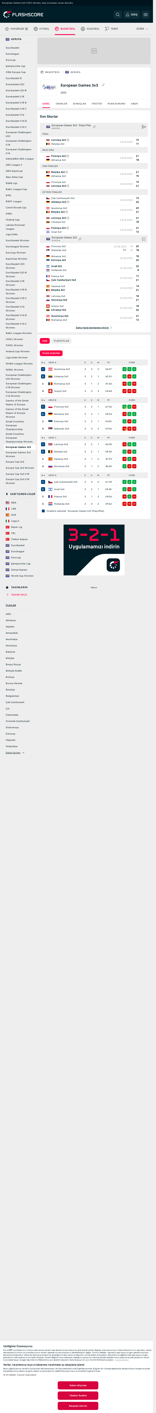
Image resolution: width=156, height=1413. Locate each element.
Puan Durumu (116, 103)
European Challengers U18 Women (18, 385)
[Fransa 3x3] (50, 497)
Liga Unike (12, 234)
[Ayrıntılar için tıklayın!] (94, 142)
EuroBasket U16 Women (15, 308)
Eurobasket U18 (15, 96)
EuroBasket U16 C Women (16, 325)
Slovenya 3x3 (61, 466)
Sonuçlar (79, 103)
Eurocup (11, 60)
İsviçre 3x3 (60, 391)
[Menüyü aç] (146, 15)
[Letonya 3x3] (50, 444)
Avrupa (75, 72)
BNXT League (14, 201)
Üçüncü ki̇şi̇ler (122, 1360)
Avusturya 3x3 (62, 369)
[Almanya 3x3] (50, 414)
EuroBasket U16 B (16, 121)
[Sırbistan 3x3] (50, 429)
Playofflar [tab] (61, 340)
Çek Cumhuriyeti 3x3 (65, 482)
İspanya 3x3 (61, 459)
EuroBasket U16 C (16, 127)
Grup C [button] (52, 437)
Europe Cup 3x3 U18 (17, 474)
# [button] (42, 362)
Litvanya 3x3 (61, 376)
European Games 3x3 (18, 447)
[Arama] (118, 15)
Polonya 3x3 (61, 406)
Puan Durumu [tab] (51, 353)
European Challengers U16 (18, 151)
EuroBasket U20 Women (15, 266)
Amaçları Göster (78, 1405)
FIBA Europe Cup (16, 72)
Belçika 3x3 (60, 451)
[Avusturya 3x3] (50, 369)
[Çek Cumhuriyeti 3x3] (50, 482)
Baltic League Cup (16, 189)
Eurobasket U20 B (16, 90)
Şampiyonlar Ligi (15, 66)
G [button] (91, 362)
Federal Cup (13, 219)
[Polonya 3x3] (50, 407)
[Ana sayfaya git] (31, 14)
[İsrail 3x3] (50, 489)
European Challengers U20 (18, 134)
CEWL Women (14, 339)
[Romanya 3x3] (50, 384)
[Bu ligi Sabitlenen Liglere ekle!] (103, 85)
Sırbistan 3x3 (61, 428)
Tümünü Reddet (78, 1395)
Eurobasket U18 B (16, 102)
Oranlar (61, 103)
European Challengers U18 (18, 142)
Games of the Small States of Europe (17, 402)
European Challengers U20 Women (18, 376)
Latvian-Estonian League (15, 226)
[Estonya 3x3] (50, 421)
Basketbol (52, 72)
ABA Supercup (14, 171)
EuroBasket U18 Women (15, 283)
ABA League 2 (14, 164)
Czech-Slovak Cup (16, 207)
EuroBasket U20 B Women (16, 274)
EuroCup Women (16, 252)
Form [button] (132, 362)
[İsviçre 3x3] (50, 391)
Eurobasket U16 (15, 114)
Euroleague (12, 53)
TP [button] (108, 362)
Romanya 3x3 (62, 383)
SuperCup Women (16, 258)
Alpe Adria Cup (14, 177)
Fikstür (97, 103)
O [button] (85, 362)
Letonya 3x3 (61, 444)
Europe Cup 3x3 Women (20, 468)
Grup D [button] (52, 475)
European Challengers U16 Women (18, 394)
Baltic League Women (19, 333)
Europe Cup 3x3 (15, 461)
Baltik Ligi (11, 183)
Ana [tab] (44, 340)
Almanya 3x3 (61, 414)
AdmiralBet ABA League (20, 158)
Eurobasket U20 (15, 84)
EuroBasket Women (17, 240)
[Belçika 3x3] (50, 452)
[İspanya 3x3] (50, 459)
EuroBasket (12, 47)
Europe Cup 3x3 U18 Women (17, 481)
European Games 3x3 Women (18, 454)
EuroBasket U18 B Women (16, 291)
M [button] (98, 362)
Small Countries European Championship (15, 425)
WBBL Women (14, 369)
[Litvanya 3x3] (50, 376)
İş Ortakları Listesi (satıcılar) (19, 1374)
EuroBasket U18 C (16, 108)
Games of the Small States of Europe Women (17, 413)
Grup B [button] (52, 400)
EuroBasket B (14, 78)
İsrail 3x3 (59, 489)
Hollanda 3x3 (61, 503)
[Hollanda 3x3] (50, 504)
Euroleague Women (17, 246)
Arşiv (134, 103)
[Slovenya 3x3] (50, 466)
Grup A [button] (52, 362)
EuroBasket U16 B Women (16, 317)
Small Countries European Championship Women (19, 437)
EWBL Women (14, 345)
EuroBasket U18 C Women (16, 300)
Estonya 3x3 (61, 421)
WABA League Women (19, 363)
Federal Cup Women (18, 351)
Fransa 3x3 (60, 496)
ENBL (9, 213)
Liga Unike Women (17, 357)
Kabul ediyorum (78, 1385)
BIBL (9, 195)
